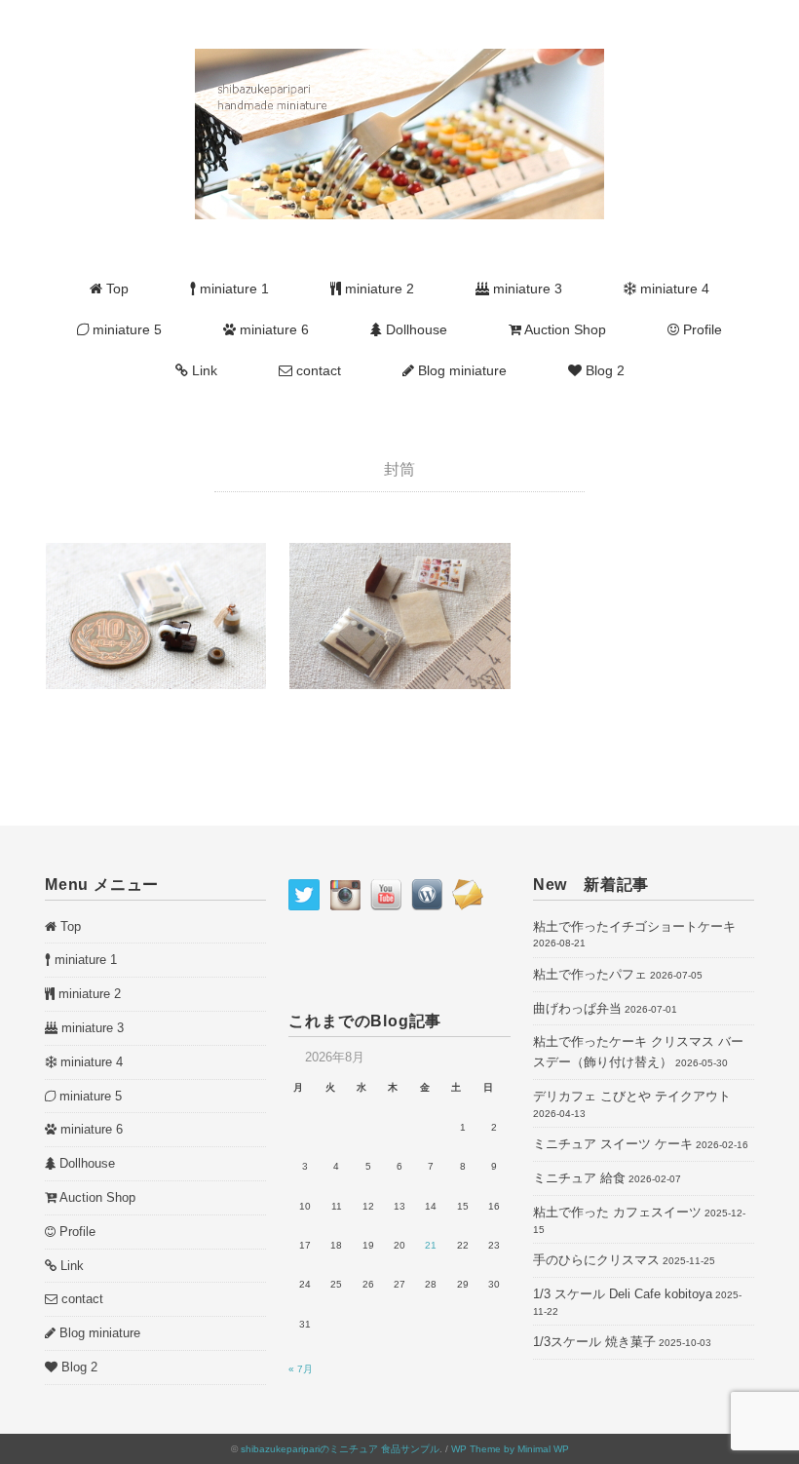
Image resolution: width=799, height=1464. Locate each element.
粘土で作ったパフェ (590, 974)
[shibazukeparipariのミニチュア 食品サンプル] (399, 59)
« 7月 (300, 1369)
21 (431, 1245)
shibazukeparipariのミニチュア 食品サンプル (340, 1449)
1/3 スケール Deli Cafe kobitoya (622, 1294)
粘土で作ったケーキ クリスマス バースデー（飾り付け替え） (638, 1051)
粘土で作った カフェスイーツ (617, 1212)
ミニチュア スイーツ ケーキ (613, 1144)
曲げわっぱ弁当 (577, 1008)
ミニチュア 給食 (579, 1178)
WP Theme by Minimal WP (510, 1449)
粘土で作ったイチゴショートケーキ (634, 926)
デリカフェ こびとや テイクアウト (632, 1096)
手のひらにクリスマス (596, 1259)
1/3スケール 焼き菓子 (594, 1341)
